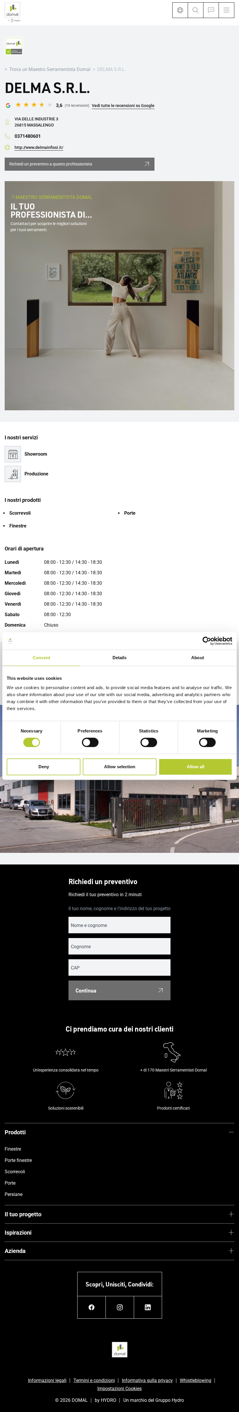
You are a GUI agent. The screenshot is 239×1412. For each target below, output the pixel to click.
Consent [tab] (41, 657)
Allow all (195, 766)
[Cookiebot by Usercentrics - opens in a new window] (206, 641)
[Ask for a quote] (211, 10)
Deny (43, 766)
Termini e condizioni (94, 1380)
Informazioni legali (47, 1380)
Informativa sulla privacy (147, 1380)
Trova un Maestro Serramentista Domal (49, 69)
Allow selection (119, 766)
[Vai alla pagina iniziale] (12, 12)
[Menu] (226, 10)
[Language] (180, 10)
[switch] (90, 742)
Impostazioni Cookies (119, 1388)
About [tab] (197, 657)
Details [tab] (120, 657)
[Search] (195, 10)
